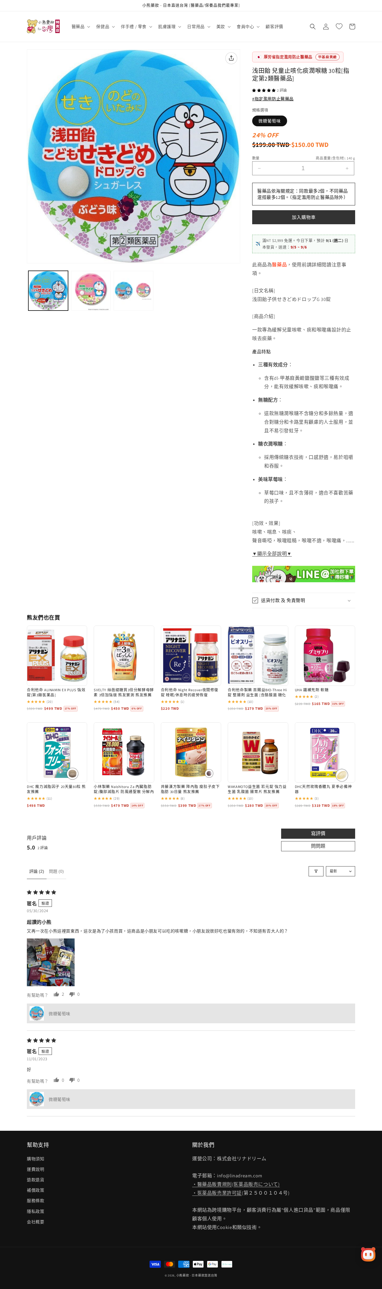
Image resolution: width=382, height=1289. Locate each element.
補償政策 (35, 1190)
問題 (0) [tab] (56, 871)
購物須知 (35, 1159)
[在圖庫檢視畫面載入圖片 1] (48, 291)
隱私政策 (35, 1211)
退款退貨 (35, 1179)
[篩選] (316, 871)
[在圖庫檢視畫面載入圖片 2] (91, 291)
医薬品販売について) (256, 1184)
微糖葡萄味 (269, 121)
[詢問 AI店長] (368, 1254)
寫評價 (318, 833)
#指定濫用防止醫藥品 (273, 99)
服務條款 (35, 1200)
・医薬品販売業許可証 (217, 1193)
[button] (80, 26)
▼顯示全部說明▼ (272, 554)
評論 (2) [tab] (36, 871)
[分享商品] (231, 58)
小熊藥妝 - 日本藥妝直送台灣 (197, 1275)
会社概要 (35, 1222)
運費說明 (35, 1169)
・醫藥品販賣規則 (212, 1184)
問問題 (318, 846)
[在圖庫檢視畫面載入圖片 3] (133, 291)
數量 (256, 158)
